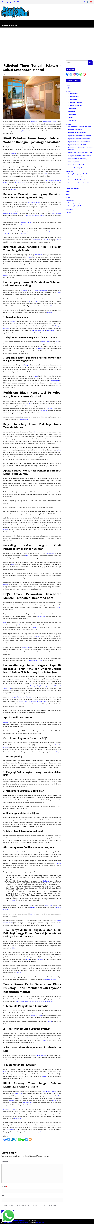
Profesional (34, 121)
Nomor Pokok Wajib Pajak (76, 168)
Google (39, 1132)
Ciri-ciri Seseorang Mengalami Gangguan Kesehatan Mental (34, 1001)
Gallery (59, 22)
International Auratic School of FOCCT (80, 153)
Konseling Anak (49, 180)
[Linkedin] (12, 1139)
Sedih (57, 342)
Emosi (30, 403)
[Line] (23, 1139)
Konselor (13, 189)
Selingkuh (50, 408)
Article (70, 22)
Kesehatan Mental (34, 202)
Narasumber (72, 120)
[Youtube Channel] (84, 74)
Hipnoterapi (51, 231)
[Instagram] (74, 74)
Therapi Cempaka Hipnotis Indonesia (79, 156)
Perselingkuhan (27, 1103)
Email (3, 1196)
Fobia (54, 1100)
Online (45, 174)
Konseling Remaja (73, 96)
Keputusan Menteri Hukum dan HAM (79, 136)
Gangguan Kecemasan (32, 215)
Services (15, 22)
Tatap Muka (50, 553)
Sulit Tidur (41, 330)
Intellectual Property (48, 22)
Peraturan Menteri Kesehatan (77, 133)
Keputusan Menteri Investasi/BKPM (79, 139)
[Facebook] (5, 1139)
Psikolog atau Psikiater (49, 121)
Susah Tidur (18, 1093)
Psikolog (13, 153)
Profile (9, 22)
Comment (5, 1162)
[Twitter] (8, 1139)
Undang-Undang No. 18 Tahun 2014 (21, 697)
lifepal (58, 752)
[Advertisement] (47, 41)
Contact (14, 25)
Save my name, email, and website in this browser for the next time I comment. (31, 1205)
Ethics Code (34, 22)
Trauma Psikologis (36, 1015)
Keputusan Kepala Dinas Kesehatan (79, 142)
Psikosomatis (35, 627)
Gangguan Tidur (51, 330)
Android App (40, 1223)
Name (4, 1187)
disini (20, 224)
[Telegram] (26, 1139)
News (65, 22)
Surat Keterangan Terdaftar (76, 165)
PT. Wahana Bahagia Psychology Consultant (15, 1223)
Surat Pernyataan (73, 162)
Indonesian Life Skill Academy (77, 159)
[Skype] (15, 1139)
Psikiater (46, 240)
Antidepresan (36, 240)
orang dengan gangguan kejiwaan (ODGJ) (33, 701)
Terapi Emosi (7, 233)
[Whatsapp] (19, 1139)
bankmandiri (24, 419)
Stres (53, 213)
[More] (30, 1139)
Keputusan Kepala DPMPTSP (77, 145)
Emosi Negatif (19, 131)
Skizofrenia (25, 647)
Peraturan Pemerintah (75, 130)
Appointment (79, 22)
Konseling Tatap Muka (75, 105)
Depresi (58, 213)
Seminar (70, 117)
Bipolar (42, 215)
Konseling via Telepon (75, 102)
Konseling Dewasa (20, 182)
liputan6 (49, 312)
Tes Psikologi (72, 108)
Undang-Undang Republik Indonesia (79, 127)
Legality (24, 22)
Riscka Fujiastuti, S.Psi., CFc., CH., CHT (15, 74)
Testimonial (6, 25)
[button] (19, 22)
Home (4, 22)
